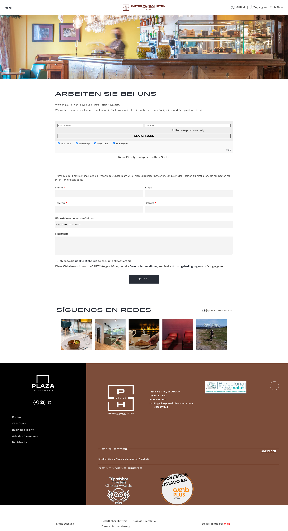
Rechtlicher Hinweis (114, 521)
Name (59, 187)
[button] (57, 335)
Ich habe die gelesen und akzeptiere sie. (140, 264)
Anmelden (268, 451)
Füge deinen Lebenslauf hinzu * (75, 218)
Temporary (121, 144)
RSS (228, 150)
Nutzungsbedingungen (186, 266)
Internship (84, 144)
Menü (8, 8)
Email (149, 187)
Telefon (60, 203)
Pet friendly (19, 442)
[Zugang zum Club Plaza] (251, 7)
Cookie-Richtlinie (86, 261)
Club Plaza (19, 423)
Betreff (149, 203)
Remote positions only (189, 130)
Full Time (65, 144)
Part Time (102, 144)
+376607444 (161, 407)
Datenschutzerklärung (144, 266)
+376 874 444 (158, 400)
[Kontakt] (233, 7)
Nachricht (61, 234)
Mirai (227, 524)
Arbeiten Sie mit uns (25, 436)
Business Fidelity (23, 430)
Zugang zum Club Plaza (268, 7)
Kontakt (240, 7)
